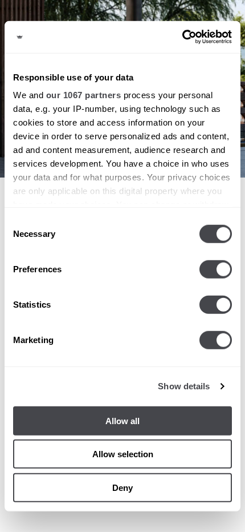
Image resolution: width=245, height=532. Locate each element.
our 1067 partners (83, 95)
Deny (122, 487)
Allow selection (122, 454)
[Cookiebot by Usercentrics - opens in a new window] (182, 37)
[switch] (215, 269)
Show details (184, 386)
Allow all (122, 420)
